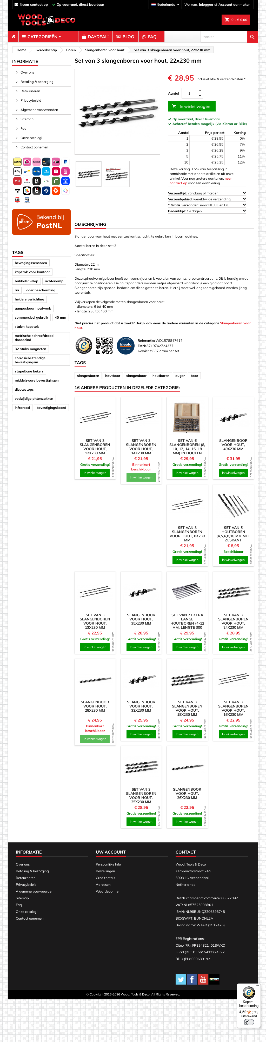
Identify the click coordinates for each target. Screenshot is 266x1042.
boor (194, 375)
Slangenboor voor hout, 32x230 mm (141, 706)
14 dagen (185, 211)
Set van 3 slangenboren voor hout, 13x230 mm (95, 621)
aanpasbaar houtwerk (33, 308)
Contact (186, 852)
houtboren (160, 375)
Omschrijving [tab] (90, 224)
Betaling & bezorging (37, 82)
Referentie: (146, 340)
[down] (200, 96)
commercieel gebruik (31, 317)
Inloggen (206, 4)
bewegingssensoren (31, 263)
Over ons (27, 72)
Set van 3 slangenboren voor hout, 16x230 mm (233, 708)
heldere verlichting (29, 299)
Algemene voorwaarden (39, 110)
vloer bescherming (40, 290)
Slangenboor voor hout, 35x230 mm (141, 619)
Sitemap (27, 119)
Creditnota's (105, 878)
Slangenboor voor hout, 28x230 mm (95, 706)
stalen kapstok (27, 326)
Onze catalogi (31, 138)
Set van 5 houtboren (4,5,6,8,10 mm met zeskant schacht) (233, 536)
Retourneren (30, 91)
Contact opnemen (34, 147)
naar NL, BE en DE (199, 205)
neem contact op (34, 4)
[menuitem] (13, 36)
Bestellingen (105, 871)
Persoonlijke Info (108, 864)
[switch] (249, 1022)
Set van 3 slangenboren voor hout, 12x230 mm (95, 446)
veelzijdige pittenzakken (34, 398)
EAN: (142, 346)
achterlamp (54, 281)
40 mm (60, 317)
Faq (23, 128)
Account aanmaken (234, 4)
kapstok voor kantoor (32, 272)
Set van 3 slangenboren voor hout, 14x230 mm (141, 446)
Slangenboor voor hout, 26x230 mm (187, 793)
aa (17, 290)
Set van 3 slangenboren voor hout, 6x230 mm (187, 533)
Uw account (111, 852)
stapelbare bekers (29, 371)
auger (180, 375)
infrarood (22, 407)
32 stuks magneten (30, 349)
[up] (200, 91)
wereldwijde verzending (199, 199)
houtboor (112, 375)
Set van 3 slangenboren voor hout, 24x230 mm (233, 621)
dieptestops (24, 389)
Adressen (103, 884)
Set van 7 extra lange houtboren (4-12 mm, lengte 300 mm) (187, 623)
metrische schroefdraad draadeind (34, 337)
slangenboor (136, 375)
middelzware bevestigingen (37, 380)
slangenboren (88, 375)
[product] (95, 417)
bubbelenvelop (26, 281)
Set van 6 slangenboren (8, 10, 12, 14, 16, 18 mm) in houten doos (187, 449)
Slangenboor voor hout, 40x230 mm (233, 444)
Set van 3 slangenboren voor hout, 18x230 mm (187, 708)
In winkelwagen (191, 106)
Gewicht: (145, 351)
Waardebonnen (108, 891)
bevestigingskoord (51, 407)
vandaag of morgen (193, 193)
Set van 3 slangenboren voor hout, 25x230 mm (141, 795)
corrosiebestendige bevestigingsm (30, 360)
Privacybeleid (30, 100)
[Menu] (258, 987)
